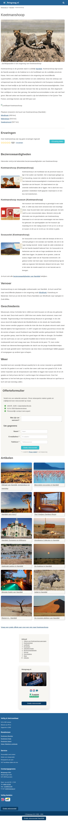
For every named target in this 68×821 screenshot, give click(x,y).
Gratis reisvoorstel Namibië (34, 818)
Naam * (16, 431)
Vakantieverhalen (29, 648)
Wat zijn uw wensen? (14, 419)
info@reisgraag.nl (10, 789)
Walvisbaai (5, 119)
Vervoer (26, 652)
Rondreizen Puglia (6, 738)
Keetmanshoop (28, 643)
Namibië (39, 69)
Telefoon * (15, 442)
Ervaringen (27, 646)
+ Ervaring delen (57, 141)
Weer (25, 656)
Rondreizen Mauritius (7, 736)
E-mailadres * (14, 437)
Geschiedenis (28, 654)
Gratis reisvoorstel (30, 448)
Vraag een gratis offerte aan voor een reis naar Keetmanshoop (24, 627)
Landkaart (27, 645)
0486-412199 (7, 784)
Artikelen (26, 658)
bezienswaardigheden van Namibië (26, 276)
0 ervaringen (19, 142)
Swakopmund (6, 122)
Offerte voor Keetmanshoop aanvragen (35, 641)
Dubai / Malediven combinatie (9, 744)
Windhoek (5, 115)
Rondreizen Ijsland (6, 741)
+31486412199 (8, 786)
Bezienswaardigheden (30, 650)
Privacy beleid (33, 452)
